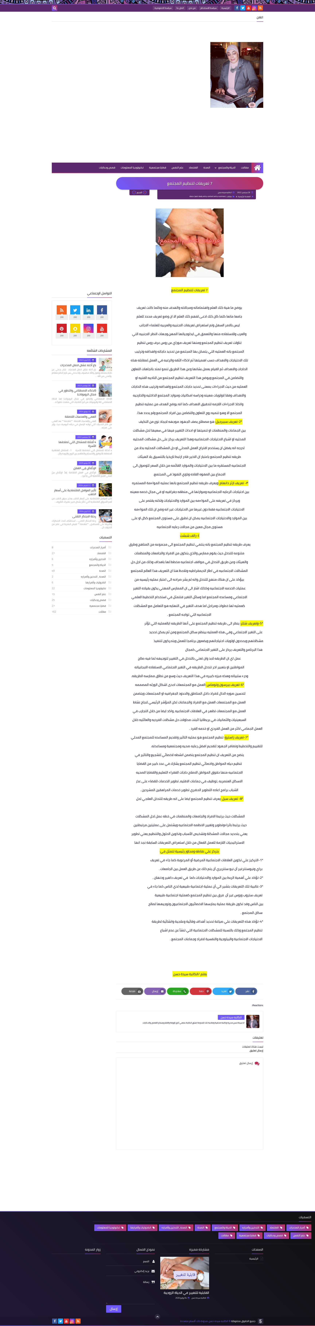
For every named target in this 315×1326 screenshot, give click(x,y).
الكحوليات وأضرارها (79, 582)
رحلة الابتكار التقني (84, 516)
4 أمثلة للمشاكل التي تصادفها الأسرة (77, 444)
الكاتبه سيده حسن (198, 1298)
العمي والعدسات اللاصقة (80, 416)
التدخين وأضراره (79, 559)
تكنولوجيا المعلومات (132, 167)
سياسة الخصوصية (163, 8)
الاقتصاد (193, 167)
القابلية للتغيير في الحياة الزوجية (186, 1293)
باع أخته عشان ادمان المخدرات (78, 365)
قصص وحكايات (107, 167)
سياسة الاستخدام (209, 8)
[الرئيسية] (257, 168)
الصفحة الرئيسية (244, 196)
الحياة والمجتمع (227, 167)
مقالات (245, 167)
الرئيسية (225, 8)
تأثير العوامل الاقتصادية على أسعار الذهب (75, 492)
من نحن (192, 8)
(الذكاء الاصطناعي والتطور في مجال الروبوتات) (77, 392)
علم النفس (177, 167)
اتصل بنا (180, 8)
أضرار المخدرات (79, 547)
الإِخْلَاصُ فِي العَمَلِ (84, 468)
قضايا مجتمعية (157, 167)
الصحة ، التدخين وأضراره (79, 576)
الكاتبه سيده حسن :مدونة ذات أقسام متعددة (204, 1321)
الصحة (206, 167)
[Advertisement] (197, 32)
